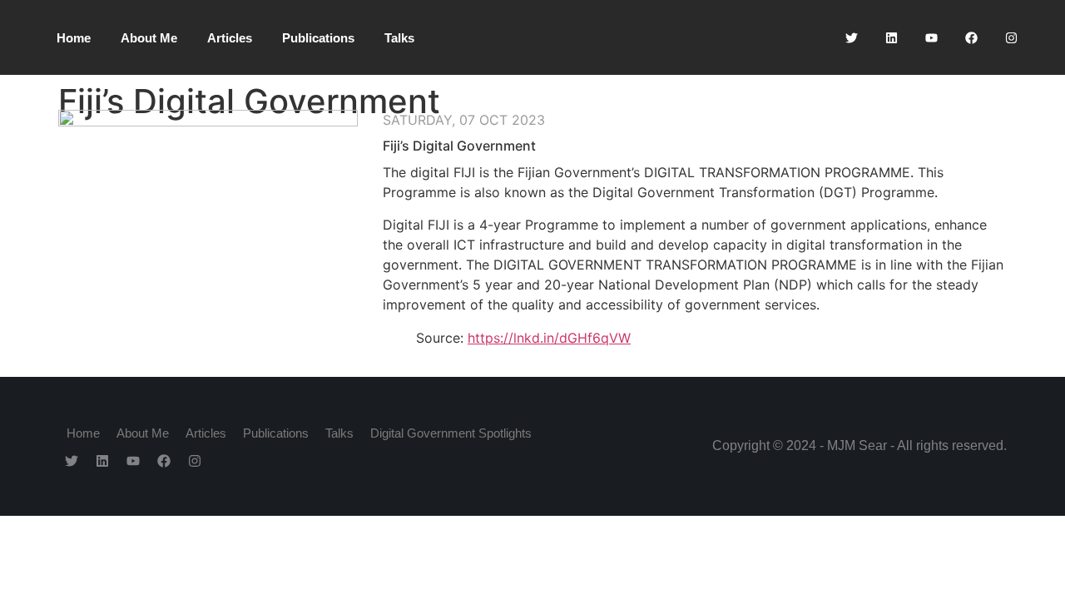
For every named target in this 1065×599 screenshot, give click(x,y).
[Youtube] (931, 37)
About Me (149, 38)
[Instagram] (1010, 37)
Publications (318, 38)
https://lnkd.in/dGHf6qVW (549, 337)
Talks (399, 38)
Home (74, 38)
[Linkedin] (891, 37)
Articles (229, 38)
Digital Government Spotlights (451, 433)
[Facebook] (970, 37)
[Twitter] (851, 37)
